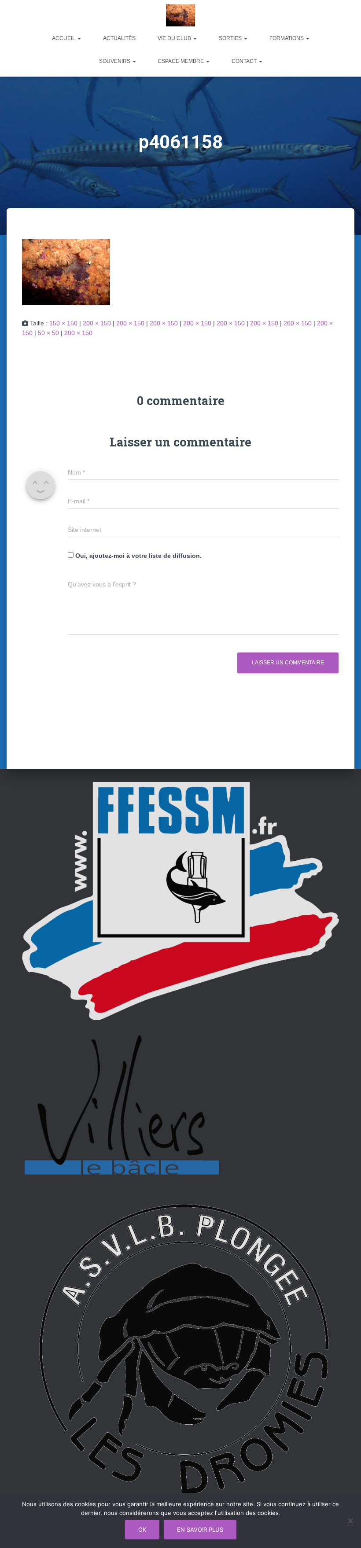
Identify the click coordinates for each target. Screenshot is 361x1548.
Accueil (64, 38)
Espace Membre (181, 61)
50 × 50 (48, 332)
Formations (287, 38)
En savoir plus (200, 1529)
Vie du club (175, 38)
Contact (245, 61)
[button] (79, 38)
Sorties (231, 38)
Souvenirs (115, 61)
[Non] (350, 1520)
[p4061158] (66, 271)
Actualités (119, 38)
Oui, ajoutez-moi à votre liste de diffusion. (138, 555)
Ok (142, 1529)
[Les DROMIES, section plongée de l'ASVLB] (180, 15)
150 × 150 (63, 323)
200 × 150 (97, 323)
